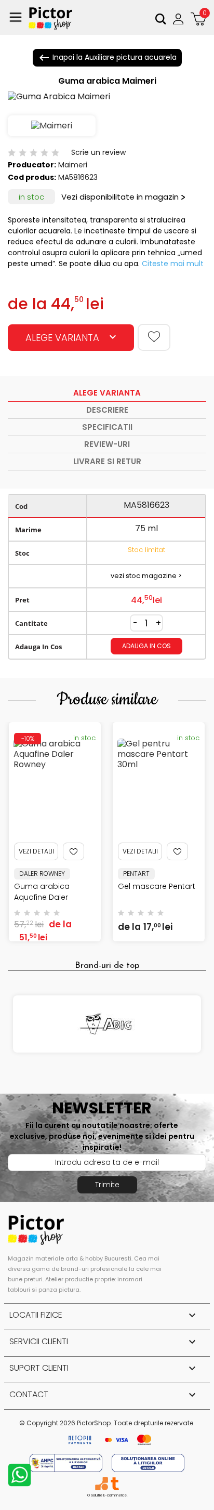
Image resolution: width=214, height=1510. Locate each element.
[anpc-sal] (67, 1462)
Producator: (32, 165)
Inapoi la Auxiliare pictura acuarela (107, 57)
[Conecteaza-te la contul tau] (179, 18)
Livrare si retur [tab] (107, 461)
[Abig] (107, 1024)
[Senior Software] (101, 1483)
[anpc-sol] (148, 1462)
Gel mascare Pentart (156, 886)
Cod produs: (32, 177)
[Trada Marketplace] (114, 1483)
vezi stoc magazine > (146, 576)
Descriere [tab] (107, 409)
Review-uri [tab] (107, 444)
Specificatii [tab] (107, 427)
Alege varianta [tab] (107, 392)
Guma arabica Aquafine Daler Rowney (42, 897)
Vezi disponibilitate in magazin (120, 196)
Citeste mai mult (173, 263)
